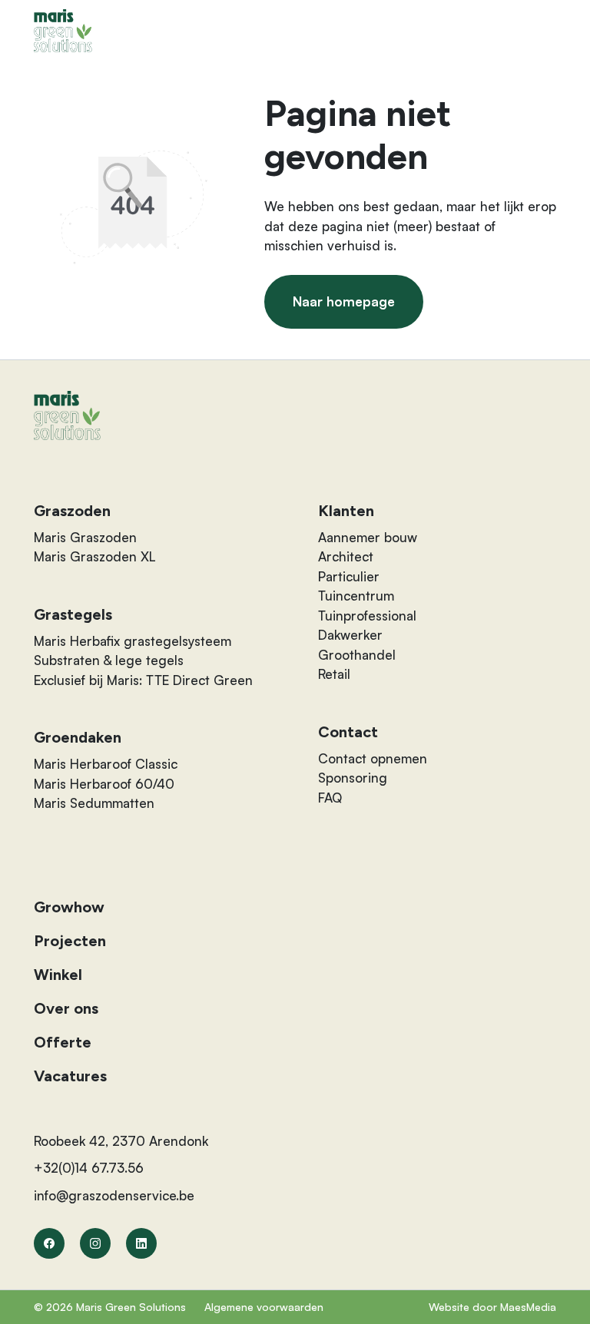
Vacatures (70, 1076)
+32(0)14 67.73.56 (89, 1168)
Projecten (70, 941)
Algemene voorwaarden (263, 1306)
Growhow (69, 907)
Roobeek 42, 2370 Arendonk (121, 1141)
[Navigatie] (543, 30)
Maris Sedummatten (94, 803)
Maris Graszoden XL (95, 556)
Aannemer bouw (367, 537)
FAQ (330, 797)
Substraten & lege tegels (109, 660)
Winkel (58, 974)
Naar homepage (344, 301)
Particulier (349, 576)
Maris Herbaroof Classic (105, 764)
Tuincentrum (356, 596)
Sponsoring (352, 778)
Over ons (66, 1008)
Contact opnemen (372, 758)
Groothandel (357, 655)
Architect (345, 556)
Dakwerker (350, 635)
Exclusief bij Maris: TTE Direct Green (143, 680)
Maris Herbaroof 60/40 (104, 784)
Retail (334, 674)
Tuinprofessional (367, 615)
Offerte (62, 1042)
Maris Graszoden (85, 537)
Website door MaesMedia (492, 1306)
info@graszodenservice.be (114, 1195)
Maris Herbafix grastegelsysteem (132, 641)
